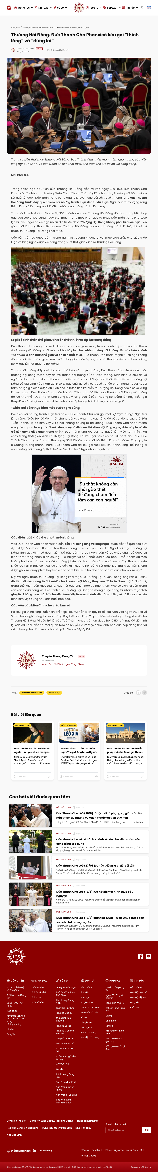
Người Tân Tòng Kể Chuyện (114, 996)
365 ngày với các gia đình (116, 1048)
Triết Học (85, 997)
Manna (109, 1015)
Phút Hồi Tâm (37, 1002)
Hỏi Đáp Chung (88, 1155)
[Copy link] (144, 692)
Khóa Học (135, 1007)
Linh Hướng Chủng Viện (65, 1001)
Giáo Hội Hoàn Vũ (138, 992)
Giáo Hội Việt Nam (139, 997)
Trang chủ (15, 27)
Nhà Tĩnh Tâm (83, 1127)
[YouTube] (148, 956)
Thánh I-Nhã (37, 987)
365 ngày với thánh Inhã (115, 1032)
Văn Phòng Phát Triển (66, 1082)
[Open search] (142, 8)
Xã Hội (84, 1017)
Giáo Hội (85, 1150)
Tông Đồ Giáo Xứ (64, 1013)
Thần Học (85, 992)
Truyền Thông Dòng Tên (115, 989)
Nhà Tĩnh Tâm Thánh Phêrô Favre (66, 993)
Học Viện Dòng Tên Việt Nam (22, 1127)
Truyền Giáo (87, 1002)
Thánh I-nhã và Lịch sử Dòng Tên (16, 989)
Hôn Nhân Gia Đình (90, 1012)
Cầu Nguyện (87, 1027)
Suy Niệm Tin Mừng (90, 1037)
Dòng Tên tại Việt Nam (15, 1004)
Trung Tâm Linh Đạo (65, 987)
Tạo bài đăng (45, 1150)
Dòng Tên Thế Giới (16, 1120)
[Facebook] (140, 956)
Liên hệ (10, 1029)
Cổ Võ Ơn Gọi (62, 1064)
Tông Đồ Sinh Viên (64, 1038)
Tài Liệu (108, 1150)
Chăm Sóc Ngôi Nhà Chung (66, 1058)
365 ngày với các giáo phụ (114, 1040)
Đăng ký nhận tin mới (116, 1124)
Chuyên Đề (86, 1022)
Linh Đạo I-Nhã (38, 992)
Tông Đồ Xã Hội (63, 1025)
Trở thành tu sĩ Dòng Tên (16, 996)
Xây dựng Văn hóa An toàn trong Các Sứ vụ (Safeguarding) (16, 1020)
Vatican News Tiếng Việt (115, 1009)
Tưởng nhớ (12, 1010)
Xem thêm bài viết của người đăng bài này (63, 664)
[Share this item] (49, 776)
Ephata (109, 1025)
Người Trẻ (119, 1150)
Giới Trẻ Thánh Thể (65, 1043)
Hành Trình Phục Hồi (115, 1003)
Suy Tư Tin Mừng (88, 1032)
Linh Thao (36, 997)
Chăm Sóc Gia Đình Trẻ (65, 1050)
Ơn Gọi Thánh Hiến (90, 1007)
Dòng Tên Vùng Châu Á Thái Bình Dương (51, 1120)
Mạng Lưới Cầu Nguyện (63, 1019)
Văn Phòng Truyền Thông (65, 1088)
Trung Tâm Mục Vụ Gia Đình (57, 1127)
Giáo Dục (60, 1069)
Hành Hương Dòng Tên (65, 1075)
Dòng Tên (11, 1034)
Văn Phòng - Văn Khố (66, 1094)
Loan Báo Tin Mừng (65, 1008)
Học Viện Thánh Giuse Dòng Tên (63, 1101)
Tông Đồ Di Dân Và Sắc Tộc (65, 1032)
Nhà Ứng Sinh (14, 1134)
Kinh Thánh (86, 987)
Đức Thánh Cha (137, 987)
